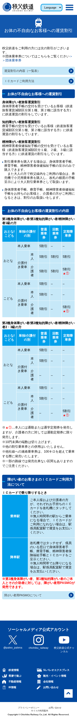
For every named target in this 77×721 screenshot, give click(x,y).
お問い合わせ (51, 687)
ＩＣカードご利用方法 (19, 81)
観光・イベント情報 (54, 675)
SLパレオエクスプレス (56, 670)
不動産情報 (15, 681)
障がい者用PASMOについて (23, 595)
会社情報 (48, 681)
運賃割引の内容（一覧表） (22, 70)
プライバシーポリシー (28, 708)
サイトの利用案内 (39, 710)
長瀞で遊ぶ (15, 675)
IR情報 (12, 687)
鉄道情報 (14, 670)
